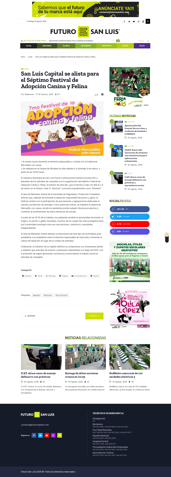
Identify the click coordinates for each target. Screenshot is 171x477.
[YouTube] (134, 21)
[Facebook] (124, 21)
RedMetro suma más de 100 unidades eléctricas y (126, 375)
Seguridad (86, 46)
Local (29, 46)
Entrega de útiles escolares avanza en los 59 (81, 375)
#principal (48, 295)
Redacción (29, 94)
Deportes (106, 46)
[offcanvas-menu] (148, 21)
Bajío (142, 46)
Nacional (47, 46)
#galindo (36, 295)
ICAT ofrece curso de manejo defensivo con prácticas (38, 375)
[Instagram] (139, 21)
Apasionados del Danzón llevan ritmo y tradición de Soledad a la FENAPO (136, 129)
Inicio (23, 57)
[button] (24, 9)
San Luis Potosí (61, 295)
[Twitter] (129, 21)
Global (66, 46)
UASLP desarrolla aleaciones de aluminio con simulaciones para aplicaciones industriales (136, 155)
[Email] (59, 435)
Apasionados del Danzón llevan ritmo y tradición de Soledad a (71, 41)
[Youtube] (46, 435)
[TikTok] (143, 21)
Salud (125, 46)
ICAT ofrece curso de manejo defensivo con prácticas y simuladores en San (135, 181)
